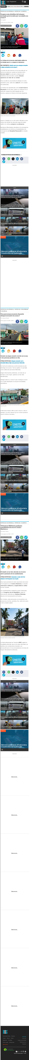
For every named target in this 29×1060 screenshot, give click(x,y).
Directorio (24, 1044)
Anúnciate (24, 1036)
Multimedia (11, 1042)
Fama (12, 1038)
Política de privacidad (22, 1040)
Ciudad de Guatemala (6, 25)
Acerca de (24, 1038)
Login (7, 1)
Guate (4, 1038)
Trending (10, 1040)
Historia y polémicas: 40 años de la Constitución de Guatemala (14, 252)
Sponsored (5, 1044)
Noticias (17, 11)
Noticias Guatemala (7, 11)
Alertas (24, 11)
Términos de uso (23, 1042)
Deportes (5, 1040)
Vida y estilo (5, 1042)
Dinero (8, 1038)
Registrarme (13, 1)
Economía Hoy (6, 1036)
